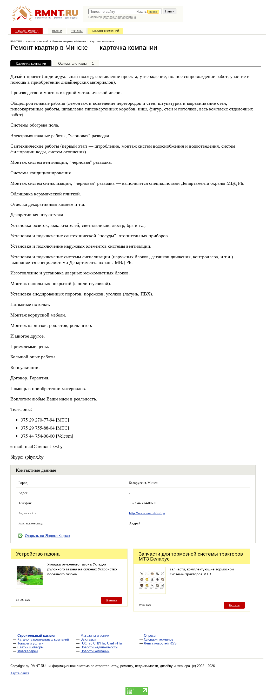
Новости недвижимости (99, 647)
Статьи (57, 31)
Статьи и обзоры (30, 647)
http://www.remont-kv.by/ (147, 513)
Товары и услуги (30, 643)
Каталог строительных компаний (43, 639)
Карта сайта (19, 673)
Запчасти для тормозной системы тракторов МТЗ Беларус (191, 556)
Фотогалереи (27, 651)
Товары (77, 31)
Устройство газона (38, 554)
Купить (111, 600)
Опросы (150, 635)
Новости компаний (95, 651)
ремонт (58, 17)
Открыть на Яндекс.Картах (47, 536)
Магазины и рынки (95, 635)
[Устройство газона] (29, 587)
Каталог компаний (105, 31)
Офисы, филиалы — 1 (76, 63)
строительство (43, 17)
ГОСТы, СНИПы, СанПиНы (101, 643)
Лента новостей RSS (160, 643)
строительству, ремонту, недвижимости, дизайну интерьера (142, 666)
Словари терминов (158, 639)
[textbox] (125, 11)
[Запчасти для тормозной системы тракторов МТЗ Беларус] (152, 592)
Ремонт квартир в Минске (69, 41)
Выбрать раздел (26, 31)
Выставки (88, 639)
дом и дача (71, 17)
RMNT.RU (16, 41)
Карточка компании (31, 63)
